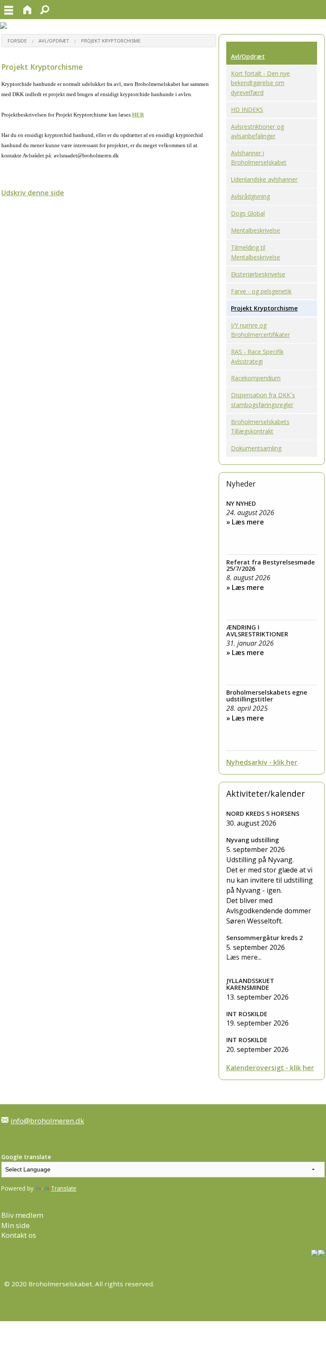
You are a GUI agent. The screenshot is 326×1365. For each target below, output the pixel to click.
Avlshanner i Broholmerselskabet (259, 157)
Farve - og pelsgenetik (261, 291)
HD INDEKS (247, 109)
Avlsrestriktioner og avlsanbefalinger (257, 131)
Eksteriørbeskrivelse (258, 274)
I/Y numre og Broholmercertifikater (260, 330)
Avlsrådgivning (250, 196)
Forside (17, 40)
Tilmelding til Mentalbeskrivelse (255, 252)
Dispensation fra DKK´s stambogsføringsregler (263, 399)
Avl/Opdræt (54, 40)
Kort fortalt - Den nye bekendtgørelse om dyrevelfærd (260, 83)
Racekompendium (256, 378)
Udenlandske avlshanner (264, 179)
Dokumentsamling (256, 448)
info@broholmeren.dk (47, 1121)
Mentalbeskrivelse (255, 230)
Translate (63, 1188)
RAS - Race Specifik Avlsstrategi (257, 356)
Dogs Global (248, 213)
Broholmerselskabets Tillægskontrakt (260, 426)
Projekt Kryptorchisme (111, 40)
